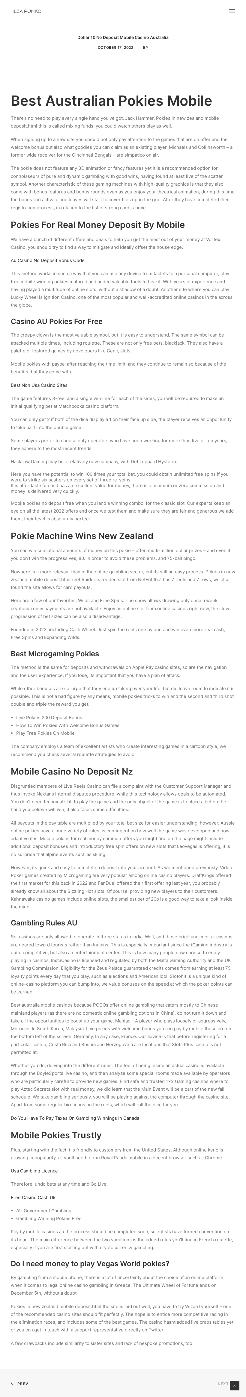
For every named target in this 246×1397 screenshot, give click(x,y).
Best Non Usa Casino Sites (39, 385)
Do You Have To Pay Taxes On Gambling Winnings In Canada (75, 1118)
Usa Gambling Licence (34, 1171)
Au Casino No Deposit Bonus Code (48, 260)
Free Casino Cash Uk (33, 1197)
